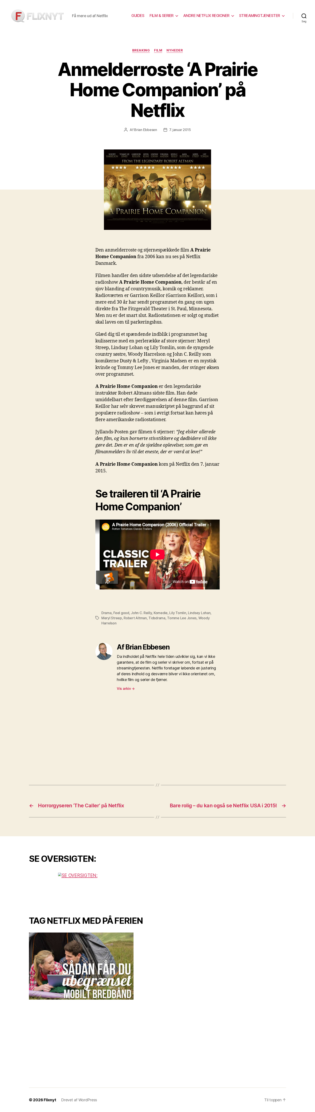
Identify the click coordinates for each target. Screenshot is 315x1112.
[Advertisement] (157, 738)
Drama (106, 613)
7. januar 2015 (180, 130)
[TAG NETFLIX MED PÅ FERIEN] (90, 966)
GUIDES (137, 15)
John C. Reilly (141, 613)
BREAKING (141, 50)
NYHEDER (174, 50)
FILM (158, 50)
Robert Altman (135, 618)
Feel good (121, 613)
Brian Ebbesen (145, 130)
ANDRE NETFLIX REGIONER (206, 15)
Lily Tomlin (177, 613)
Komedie (161, 613)
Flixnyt (50, 1100)
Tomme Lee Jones (181, 618)
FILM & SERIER (162, 15)
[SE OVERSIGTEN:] (90, 889)
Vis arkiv (126, 688)
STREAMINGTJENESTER (259, 15)
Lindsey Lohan (199, 613)
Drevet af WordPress (79, 1100)
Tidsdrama (156, 618)
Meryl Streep (111, 618)
